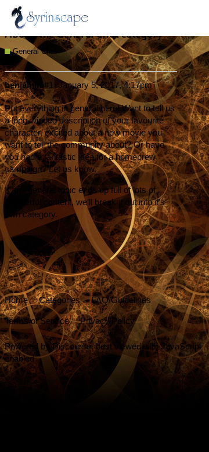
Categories (59, 300)
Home (16, 300)
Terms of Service (37, 321)
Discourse (71, 346)
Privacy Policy (107, 321)
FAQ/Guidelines (121, 300)
